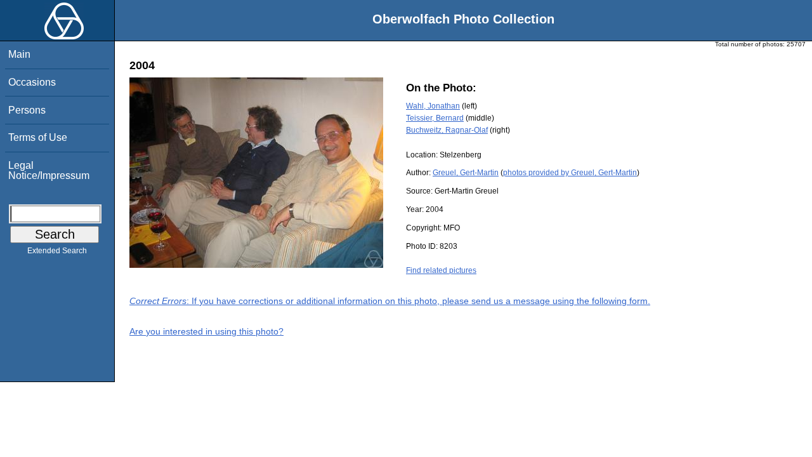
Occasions (32, 82)
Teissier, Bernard (435, 118)
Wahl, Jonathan (433, 106)
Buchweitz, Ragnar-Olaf (447, 130)
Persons (27, 110)
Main (19, 54)
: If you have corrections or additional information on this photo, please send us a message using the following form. (389, 301)
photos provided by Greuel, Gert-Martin (570, 172)
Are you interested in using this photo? (206, 331)
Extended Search (57, 251)
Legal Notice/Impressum (48, 170)
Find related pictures (441, 270)
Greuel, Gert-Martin (466, 172)
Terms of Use (37, 137)
